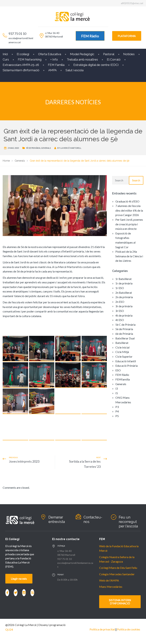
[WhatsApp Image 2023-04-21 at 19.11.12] (94, 401)
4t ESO (119, 320)
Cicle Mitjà (122, 352)
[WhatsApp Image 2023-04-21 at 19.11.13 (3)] (15, 427)
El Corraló (114, 59)
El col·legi (23, 54)
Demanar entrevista (56, 519)
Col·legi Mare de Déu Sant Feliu (118, 567)
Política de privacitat (102, 629)
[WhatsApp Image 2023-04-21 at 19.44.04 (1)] (41, 427)
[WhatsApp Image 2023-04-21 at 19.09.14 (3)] (15, 375)
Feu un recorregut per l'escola (128, 521)
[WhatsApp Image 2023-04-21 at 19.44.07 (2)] (68, 427)
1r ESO (119, 288)
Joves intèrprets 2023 (24, 461)
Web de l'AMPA (109, 580)
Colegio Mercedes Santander (117, 574)
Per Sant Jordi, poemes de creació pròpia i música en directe (129, 224)
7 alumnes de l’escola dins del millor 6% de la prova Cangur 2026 (129, 210)
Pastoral (108, 54)
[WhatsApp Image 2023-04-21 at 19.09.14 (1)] (68, 348)
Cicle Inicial (122, 347)
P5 (117, 416)
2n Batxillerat (123, 292)
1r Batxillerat (123, 278)
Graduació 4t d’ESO (127, 201)
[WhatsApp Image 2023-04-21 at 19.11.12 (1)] (68, 401)
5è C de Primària (125, 324)
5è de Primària (33, 148)
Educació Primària (126, 365)
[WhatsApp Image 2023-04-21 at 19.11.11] (41, 401)
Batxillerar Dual (125, 338)
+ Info (54, 59)
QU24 (9, 629)
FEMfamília (122, 379)
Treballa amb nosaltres (82, 59)
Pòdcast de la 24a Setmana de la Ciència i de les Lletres (129, 256)
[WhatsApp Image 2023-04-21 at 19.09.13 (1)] (15, 348)
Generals (46, 148)
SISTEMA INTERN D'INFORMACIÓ (120, 601)
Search (136, 180)
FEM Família (56, 65)
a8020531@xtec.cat (132, 3)
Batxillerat (121, 342)
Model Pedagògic (82, 54)
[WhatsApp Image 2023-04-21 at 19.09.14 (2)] (94, 348)
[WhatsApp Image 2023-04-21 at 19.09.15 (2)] (68, 375)
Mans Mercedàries (110, 586)
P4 (117, 411)
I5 (116, 393)
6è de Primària (124, 333)
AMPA (52, 70)
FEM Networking (29, 59)
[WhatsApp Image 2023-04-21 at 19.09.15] (94, 375)
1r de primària (123, 283)
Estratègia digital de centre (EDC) (96, 65)
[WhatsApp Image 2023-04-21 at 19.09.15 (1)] (41, 375)
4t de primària (123, 315)
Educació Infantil (125, 361)
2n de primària (124, 297)
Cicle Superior (123, 356)
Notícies (129, 54)
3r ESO (119, 310)
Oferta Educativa (49, 54)
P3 (117, 407)
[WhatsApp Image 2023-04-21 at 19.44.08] (94, 427)
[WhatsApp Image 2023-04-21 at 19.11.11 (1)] (15, 401)
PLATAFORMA (127, 35)
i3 (116, 388)
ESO (118, 370)
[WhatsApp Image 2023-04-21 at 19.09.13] (41, 348)
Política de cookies (128, 629)
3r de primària (123, 306)
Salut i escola (75, 70)
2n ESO (119, 301)
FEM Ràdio (90, 36)
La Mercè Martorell (70, 148)
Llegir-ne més (19, 578)
